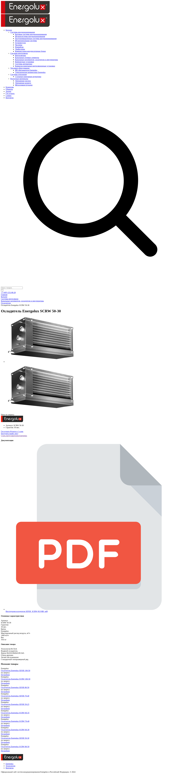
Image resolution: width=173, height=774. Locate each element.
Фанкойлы (19, 47)
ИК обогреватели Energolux (26, 70)
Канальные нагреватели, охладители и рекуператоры (36, 60)
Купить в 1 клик (16, 431)
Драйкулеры (20, 49)
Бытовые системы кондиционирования (31, 34)
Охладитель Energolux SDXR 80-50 (15, 687)
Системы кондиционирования (22, 32)
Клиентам (10, 87)
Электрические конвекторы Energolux (30, 72)
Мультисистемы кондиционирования (30, 36)
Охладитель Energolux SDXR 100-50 (15, 671)
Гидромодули (20, 43)
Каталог (9, 30)
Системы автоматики (23, 64)
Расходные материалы (19, 79)
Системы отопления (18, 74)
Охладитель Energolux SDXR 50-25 (15, 704)
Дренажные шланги (23, 83)
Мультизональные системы (26, 41)
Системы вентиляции (19, 53)
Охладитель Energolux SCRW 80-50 (15, 747)
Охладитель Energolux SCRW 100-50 (15, 679)
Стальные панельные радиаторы (28, 77)
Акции (8, 91)
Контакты (10, 98)
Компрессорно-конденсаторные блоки (30, 51)
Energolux (9, 764)
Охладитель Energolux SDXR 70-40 (15, 696)
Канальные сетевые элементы (27, 58)
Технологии (10, 766)
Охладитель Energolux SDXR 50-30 (15, 738)
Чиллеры (18, 45)
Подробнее (5, 675)
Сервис (9, 96)
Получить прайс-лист (9, 434)
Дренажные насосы (23, 81)
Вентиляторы (20, 55)
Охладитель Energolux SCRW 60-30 (15, 730)
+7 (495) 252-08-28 (8, 293)
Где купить (10, 93)
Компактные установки (24, 62)
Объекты (9, 89)
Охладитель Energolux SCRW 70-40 (15, 721)
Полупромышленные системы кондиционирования (35, 39)
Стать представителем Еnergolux (14, 436)
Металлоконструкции (23, 85)
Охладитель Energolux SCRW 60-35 (15, 713)
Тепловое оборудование (20, 68)
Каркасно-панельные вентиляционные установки (35, 66)
